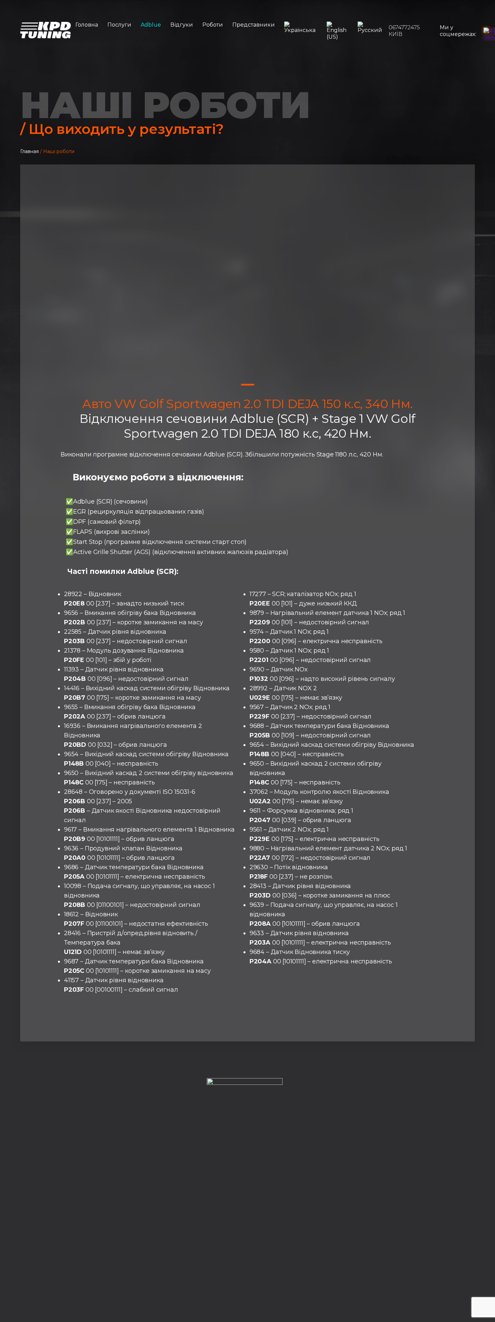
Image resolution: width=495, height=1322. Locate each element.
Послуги (119, 25)
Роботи (212, 25)
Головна (86, 25)
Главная (29, 151)
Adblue (151, 25)
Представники (253, 25)
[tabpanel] (247, 280)
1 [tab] (247, 384)
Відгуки (181, 25)
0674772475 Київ (404, 30)
